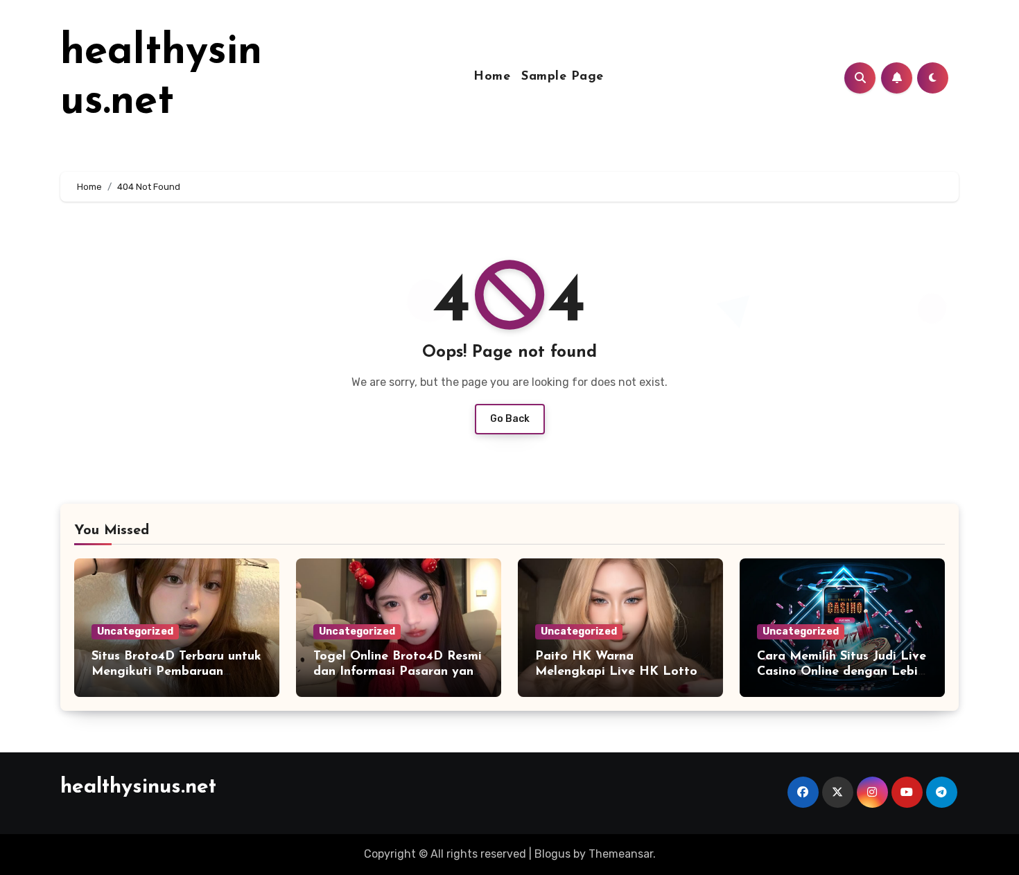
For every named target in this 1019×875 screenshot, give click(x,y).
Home (491, 77)
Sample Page (562, 77)
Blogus (552, 853)
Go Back (510, 419)
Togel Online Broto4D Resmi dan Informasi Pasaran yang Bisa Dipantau (397, 672)
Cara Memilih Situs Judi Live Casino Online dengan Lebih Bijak (841, 672)
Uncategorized (135, 631)
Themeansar (621, 853)
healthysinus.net (138, 787)
